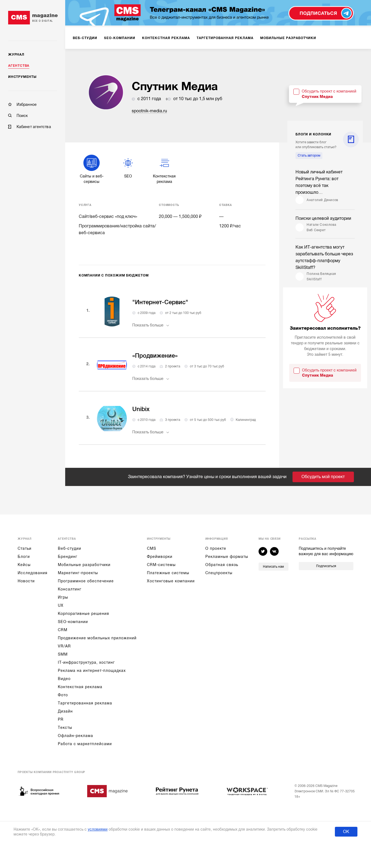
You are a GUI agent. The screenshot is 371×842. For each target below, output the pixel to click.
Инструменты (22, 77)
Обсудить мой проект (323, 476)
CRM (62, 630)
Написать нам (273, 566)
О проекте (215, 548)
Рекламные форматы (226, 556)
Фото (63, 695)
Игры (63, 597)
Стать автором (309, 155)
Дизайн (65, 711)
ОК (346, 831)
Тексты (65, 727)
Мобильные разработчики (84, 565)
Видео (64, 678)
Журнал (16, 54)
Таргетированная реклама (85, 703)
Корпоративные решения (83, 613)
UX (61, 605)
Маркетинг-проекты (78, 573)
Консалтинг (69, 589)
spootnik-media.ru (149, 111)
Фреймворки (159, 556)
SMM (63, 654)
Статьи (25, 548)
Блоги (24, 556)
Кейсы (24, 565)
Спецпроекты (218, 573)
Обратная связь (221, 565)
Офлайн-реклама (75, 735)
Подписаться (326, 566)
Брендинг (67, 556)
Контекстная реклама (80, 687)
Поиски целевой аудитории (323, 218)
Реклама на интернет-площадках (92, 670)
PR (61, 719)
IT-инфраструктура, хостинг (86, 662)
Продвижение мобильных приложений (97, 638)
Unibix (141, 409)
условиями (98, 829)
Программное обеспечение (86, 581)
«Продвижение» (155, 355)
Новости (26, 581)
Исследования (33, 573)
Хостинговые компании (171, 581)
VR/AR (64, 646)
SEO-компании (73, 621)
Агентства (18, 66)
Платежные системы (168, 573)
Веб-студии (69, 548)
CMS (151, 548)
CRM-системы (161, 565)
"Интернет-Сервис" (160, 302)
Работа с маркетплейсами (85, 744)
